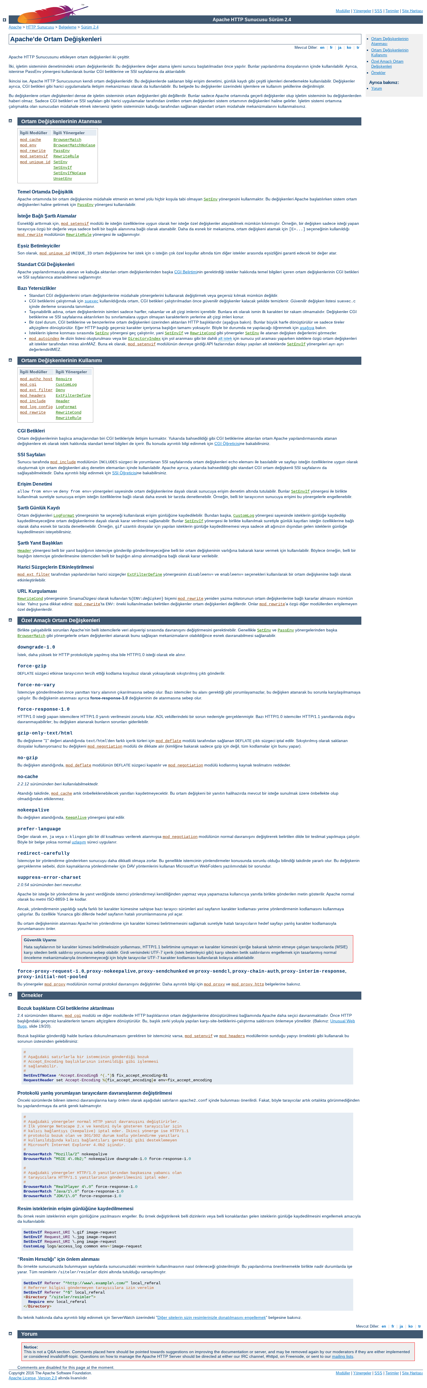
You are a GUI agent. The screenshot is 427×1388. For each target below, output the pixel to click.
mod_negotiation (104, 746)
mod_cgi (28, 384)
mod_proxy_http (248, 984)
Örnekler (378, 73)
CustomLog (66, 384)
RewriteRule (66, 156)
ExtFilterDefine (73, 395)
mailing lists (342, 1356)
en (322, 47)
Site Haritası (412, 11)
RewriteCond (203, 333)
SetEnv (60, 162)
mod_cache (30, 139)
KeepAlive (76, 817)
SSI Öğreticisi (124, 473)
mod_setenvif (34, 156)
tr (358, 47)
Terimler (392, 11)
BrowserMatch (67, 139)
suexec (91, 301)
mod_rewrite (33, 150)
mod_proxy (54, 984)
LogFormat (66, 407)
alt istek (225, 338)
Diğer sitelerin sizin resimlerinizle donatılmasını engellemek (211, 1317)
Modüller (343, 11)
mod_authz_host (36, 379)
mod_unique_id (35, 162)
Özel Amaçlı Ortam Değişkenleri (387, 64)
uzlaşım (79, 842)
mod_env (28, 145)
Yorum (376, 88)
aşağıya (307, 327)
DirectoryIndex (144, 338)
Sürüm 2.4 (89, 27)
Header (63, 401)
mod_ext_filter (36, 390)
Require (64, 379)
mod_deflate (168, 741)
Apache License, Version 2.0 (33, 1378)
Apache (15, 27)
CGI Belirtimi (185, 272)
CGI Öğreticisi (227, 443)
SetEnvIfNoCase (69, 173)
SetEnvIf (62, 167)
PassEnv (61, 150)
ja (339, 47)
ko (349, 47)
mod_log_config (36, 407)
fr (331, 47)
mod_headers (33, 395)
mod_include (33, 401)
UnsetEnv (62, 178)
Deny (60, 390)
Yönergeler (362, 11)
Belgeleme (67, 27)
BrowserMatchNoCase (74, 145)
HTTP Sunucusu (40, 27)
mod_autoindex (44, 338)
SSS (378, 11)
